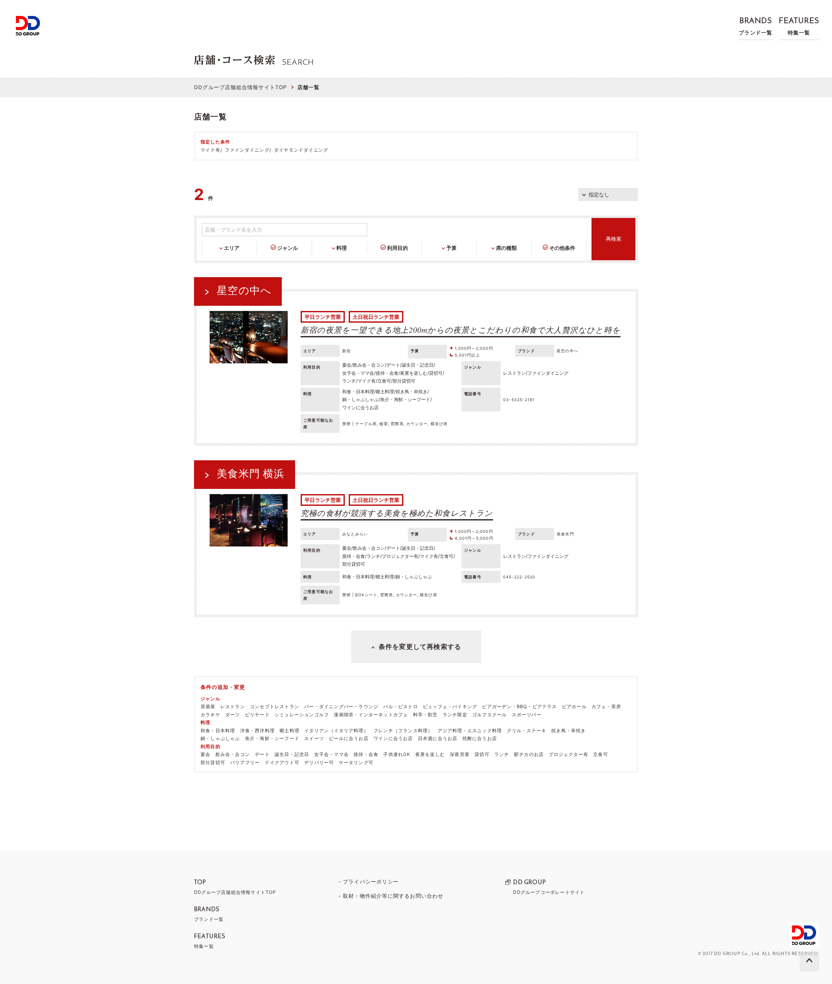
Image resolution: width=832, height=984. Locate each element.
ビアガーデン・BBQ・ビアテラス (519, 706)
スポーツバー (526, 714)
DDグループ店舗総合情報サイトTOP (240, 87)
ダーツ (232, 714)
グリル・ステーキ (526, 730)
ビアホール (574, 706)
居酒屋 (208, 706)
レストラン (232, 706)
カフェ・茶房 (606, 706)
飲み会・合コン (232, 754)
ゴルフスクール (489, 714)
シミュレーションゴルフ (302, 714)
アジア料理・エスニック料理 (470, 730)
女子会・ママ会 (331, 754)
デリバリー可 (319, 762)
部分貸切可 (213, 762)
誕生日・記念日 (292, 754)
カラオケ (210, 714)
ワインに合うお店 (393, 738)
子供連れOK (396, 754)
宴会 (205, 754)
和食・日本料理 (218, 730)
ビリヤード (257, 714)
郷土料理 (289, 730)
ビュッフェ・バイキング (450, 706)
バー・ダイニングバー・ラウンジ (341, 706)
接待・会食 (366, 754)
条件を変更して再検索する (420, 647)
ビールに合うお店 (349, 738)
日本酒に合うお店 (438, 738)
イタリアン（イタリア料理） (336, 730)
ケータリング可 (356, 762)
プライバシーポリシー (371, 881)
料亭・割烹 (425, 714)
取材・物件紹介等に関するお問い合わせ (393, 896)
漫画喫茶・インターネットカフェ (371, 714)
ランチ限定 (455, 714)
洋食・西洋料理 (257, 730)
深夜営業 (460, 754)
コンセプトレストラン (274, 706)
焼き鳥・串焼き (568, 730)
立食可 (600, 754)
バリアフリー (245, 762)
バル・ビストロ (400, 706)
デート (262, 754)
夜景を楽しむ (430, 754)
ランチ (501, 754)
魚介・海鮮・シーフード (272, 738)
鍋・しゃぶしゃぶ (220, 738)
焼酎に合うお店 (479, 738)
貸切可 (481, 754)
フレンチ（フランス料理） (403, 730)
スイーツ (314, 738)
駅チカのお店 (529, 754)
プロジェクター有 (568, 754)
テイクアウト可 (282, 762)
